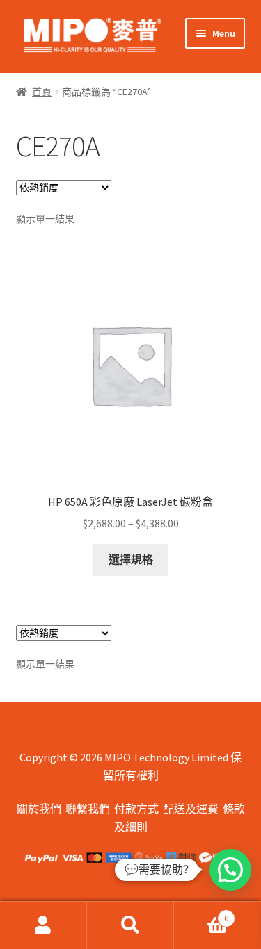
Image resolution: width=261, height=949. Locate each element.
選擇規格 (131, 559)
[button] (230, 870)
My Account (43, 925)
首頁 (42, 91)
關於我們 (39, 809)
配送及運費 (191, 809)
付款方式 (136, 809)
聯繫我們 (87, 809)
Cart (201, 913)
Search (130, 925)
